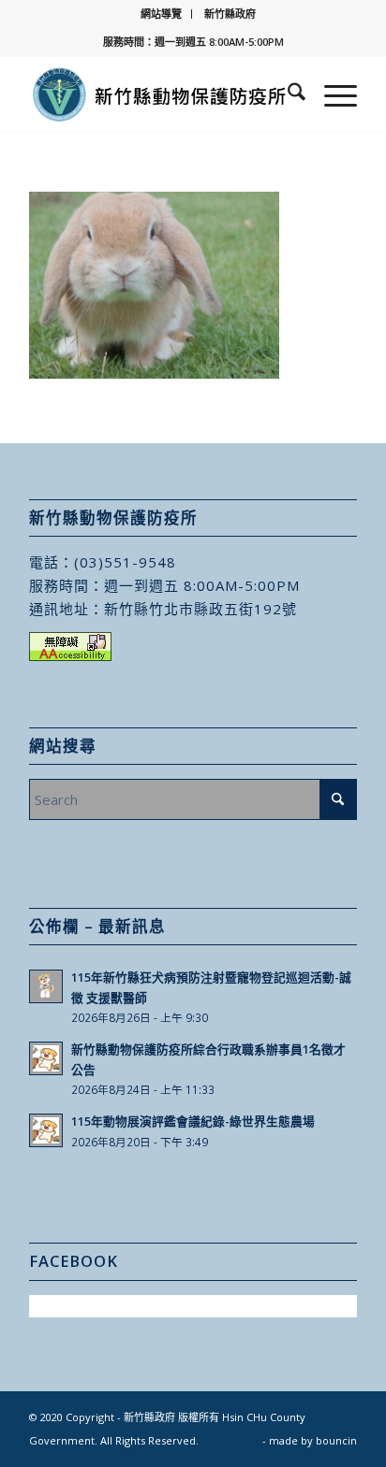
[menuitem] (161, 14)
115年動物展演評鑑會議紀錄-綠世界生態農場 (193, 1121)
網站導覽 (161, 14)
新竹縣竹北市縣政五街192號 (200, 608)
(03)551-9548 (125, 562)
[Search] (287, 94)
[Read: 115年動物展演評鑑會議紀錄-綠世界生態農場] (46, 1130)
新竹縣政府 (230, 14)
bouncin (336, 1440)
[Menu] (331, 94)
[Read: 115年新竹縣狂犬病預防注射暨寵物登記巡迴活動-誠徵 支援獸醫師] (46, 986)
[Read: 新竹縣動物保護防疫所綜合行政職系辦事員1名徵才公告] (46, 1058)
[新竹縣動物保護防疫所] (160, 94)
